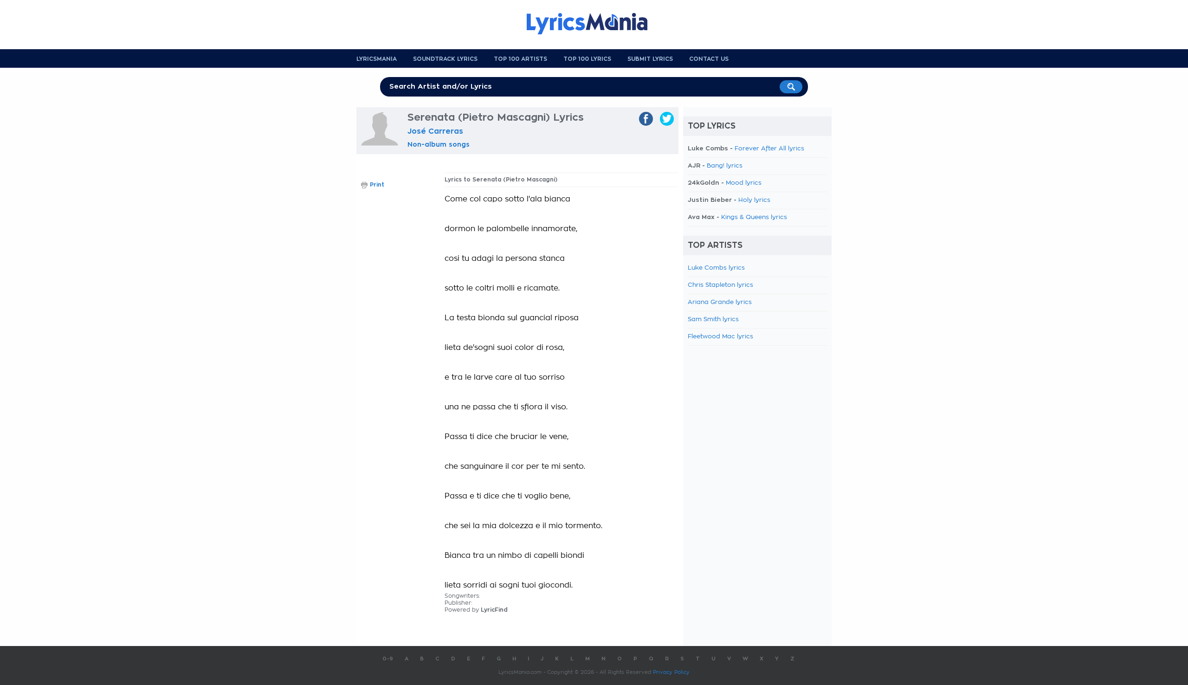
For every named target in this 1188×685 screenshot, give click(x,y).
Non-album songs (438, 144)
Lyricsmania (376, 59)
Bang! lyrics (724, 166)
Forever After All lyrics (769, 149)
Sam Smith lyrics (713, 320)
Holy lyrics (754, 200)
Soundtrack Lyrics (445, 59)
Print (377, 184)
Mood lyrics (744, 183)
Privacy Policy (671, 672)
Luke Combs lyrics (716, 268)
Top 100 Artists (520, 59)
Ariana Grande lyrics (720, 302)
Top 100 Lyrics (587, 59)
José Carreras (435, 131)
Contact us (709, 59)
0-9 (387, 658)
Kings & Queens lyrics (754, 217)
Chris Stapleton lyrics (720, 285)
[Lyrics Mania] (594, 24)
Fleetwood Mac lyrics (720, 337)
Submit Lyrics (650, 59)
